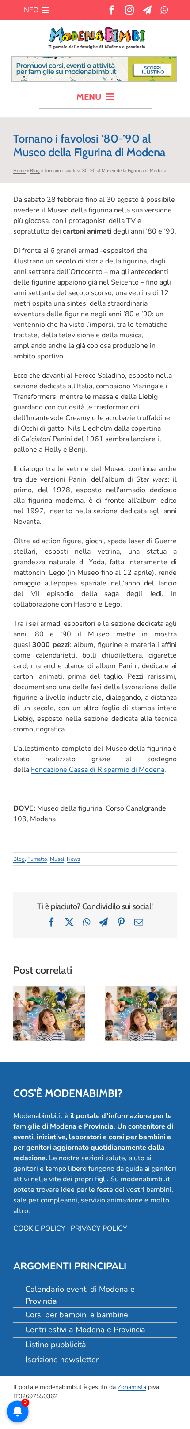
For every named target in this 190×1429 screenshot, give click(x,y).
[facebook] (111, 10)
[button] (20, 1013)
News (73, 859)
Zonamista (132, 1387)
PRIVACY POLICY (99, 1228)
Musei (57, 859)
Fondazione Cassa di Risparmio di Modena (97, 770)
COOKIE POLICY (39, 1228)
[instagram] (129, 10)
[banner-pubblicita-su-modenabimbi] (94, 60)
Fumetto (37, 859)
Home (19, 171)
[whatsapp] (164, 10)
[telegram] (147, 10)
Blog (35, 171)
